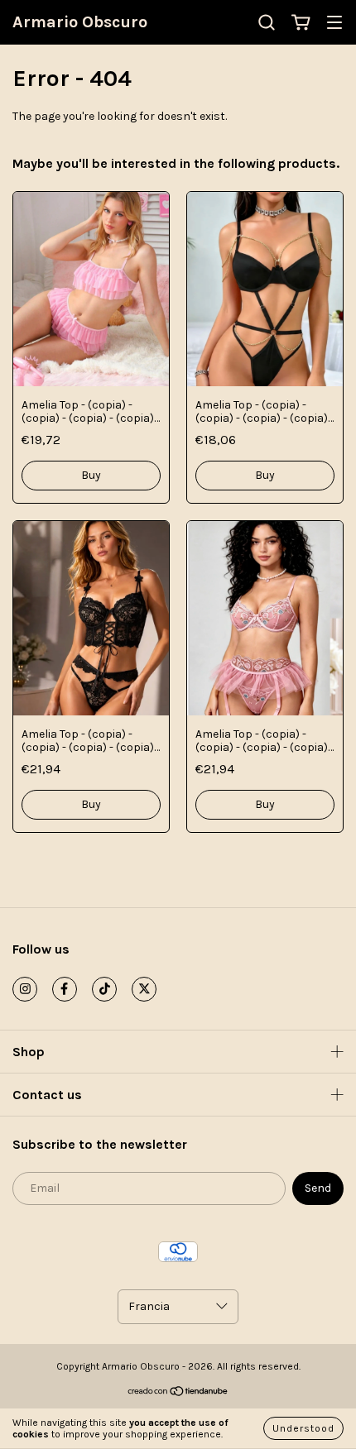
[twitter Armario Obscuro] (144, 989)
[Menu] (334, 24)
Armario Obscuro (79, 21)
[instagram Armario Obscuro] (24, 989)
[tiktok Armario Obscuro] (104, 989)
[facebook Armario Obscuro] (64, 989)
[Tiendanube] (178, 1393)
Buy (91, 475)
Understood (303, 1428)
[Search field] (266, 23)
